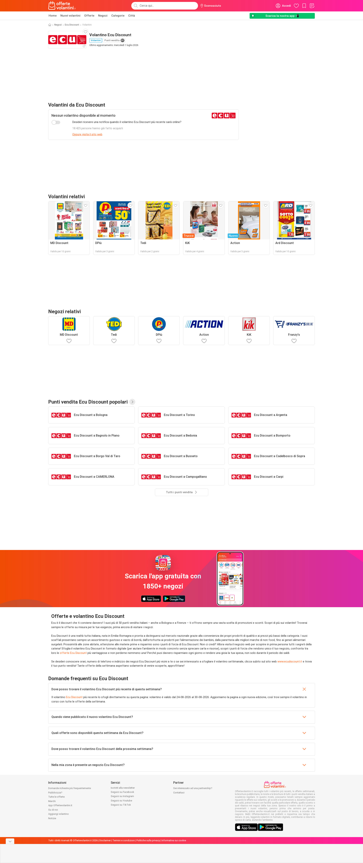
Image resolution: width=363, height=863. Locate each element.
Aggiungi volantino (58, 813)
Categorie (117, 15)
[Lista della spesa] (312, 6)
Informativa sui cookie (174, 840)
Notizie (52, 818)
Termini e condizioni (123, 840)
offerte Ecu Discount (73, 653)
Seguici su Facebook (122, 792)
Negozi (102, 15)
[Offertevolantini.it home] (62, 5)
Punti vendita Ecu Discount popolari (88, 402)
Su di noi (53, 809)
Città (131, 15)
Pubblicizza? (55, 792)
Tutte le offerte (56, 796)
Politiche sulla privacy (148, 840)
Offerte (89, 15)
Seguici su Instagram (122, 796)
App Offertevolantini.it (60, 805)
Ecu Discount (72, 24)
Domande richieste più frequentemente (69, 788)
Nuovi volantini (70, 15)
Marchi (52, 801)
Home (53, 15)
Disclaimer (105, 840)
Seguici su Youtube (121, 800)
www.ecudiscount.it (289, 661)
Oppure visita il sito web (87, 134)
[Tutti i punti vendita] (132, 402)
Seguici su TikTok (121, 804)
